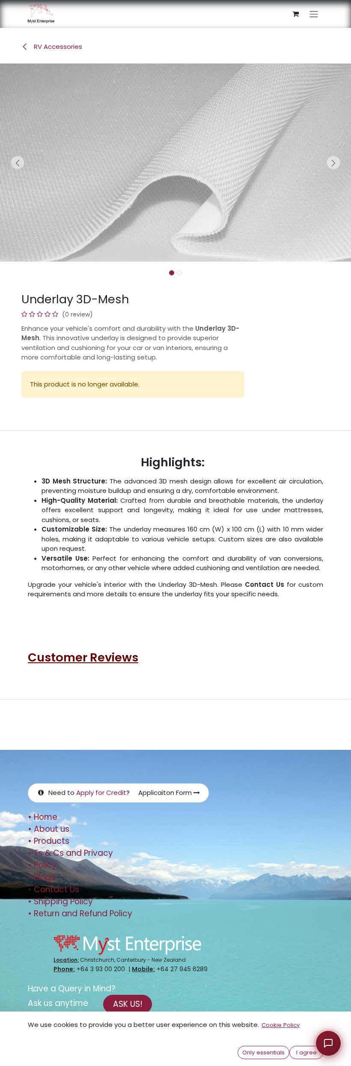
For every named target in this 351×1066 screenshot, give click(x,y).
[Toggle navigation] (313, 14)
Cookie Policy (281, 1025)
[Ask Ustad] (328, 1043)
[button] (17, 162)
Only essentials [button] (263, 1052)
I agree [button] (306, 1052)
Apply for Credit (101, 792)
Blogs (41, 877)
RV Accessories (57, 46)
